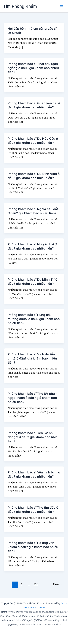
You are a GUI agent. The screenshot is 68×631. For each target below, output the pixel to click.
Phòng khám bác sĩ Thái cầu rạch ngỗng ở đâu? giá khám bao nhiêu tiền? (33, 68)
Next (58, 584)
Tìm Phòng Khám (20, 6)
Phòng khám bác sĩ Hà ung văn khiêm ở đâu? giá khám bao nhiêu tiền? (33, 547)
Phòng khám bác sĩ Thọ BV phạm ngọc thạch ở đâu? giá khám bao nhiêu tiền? (33, 398)
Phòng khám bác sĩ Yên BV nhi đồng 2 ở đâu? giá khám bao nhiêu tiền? (33, 437)
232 (36, 584)
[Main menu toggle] (61, 6)
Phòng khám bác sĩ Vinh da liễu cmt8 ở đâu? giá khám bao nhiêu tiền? (32, 358)
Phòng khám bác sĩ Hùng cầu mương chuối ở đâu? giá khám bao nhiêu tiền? (34, 319)
